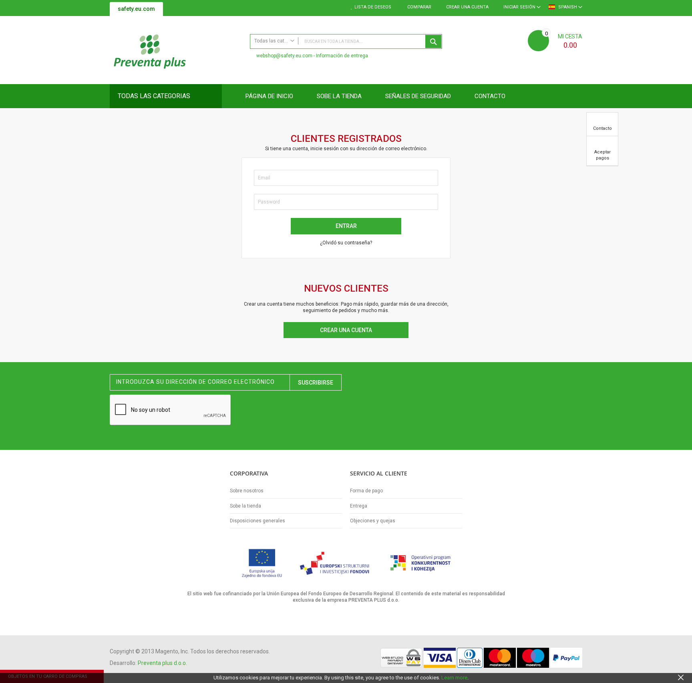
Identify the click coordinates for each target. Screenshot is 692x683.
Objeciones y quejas (372, 521)
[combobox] (346, 41)
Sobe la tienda (245, 506)
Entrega (358, 506)
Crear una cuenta (467, 7)
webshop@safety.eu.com (284, 55)
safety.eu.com (136, 9)
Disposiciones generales (257, 521)
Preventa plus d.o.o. (162, 663)
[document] (346, 677)
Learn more (454, 678)
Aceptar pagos (602, 155)
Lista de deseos (372, 7)
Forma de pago (366, 491)
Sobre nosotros (247, 491)
